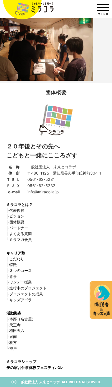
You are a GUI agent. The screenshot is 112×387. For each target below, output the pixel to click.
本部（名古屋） (22, 319)
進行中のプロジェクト (28, 288)
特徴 (13, 264)
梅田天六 (16, 330)
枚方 (13, 342)
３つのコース (20, 270)
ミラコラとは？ (20, 204)
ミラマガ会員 (20, 239)
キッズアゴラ (20, 300)
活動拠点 (14, 313)
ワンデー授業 (20, 282)
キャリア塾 (16, 253)
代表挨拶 (16, 210)
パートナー (18, 228)
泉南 (13, 336)
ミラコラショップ (21, 361)
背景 (13, 276)
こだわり (16, 259)
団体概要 (16, 222)
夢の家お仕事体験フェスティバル (35, 367)
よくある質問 (20, 233)
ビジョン (16, 216)
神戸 (13, 348)
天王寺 (15, 325)
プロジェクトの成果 (26, 294)
